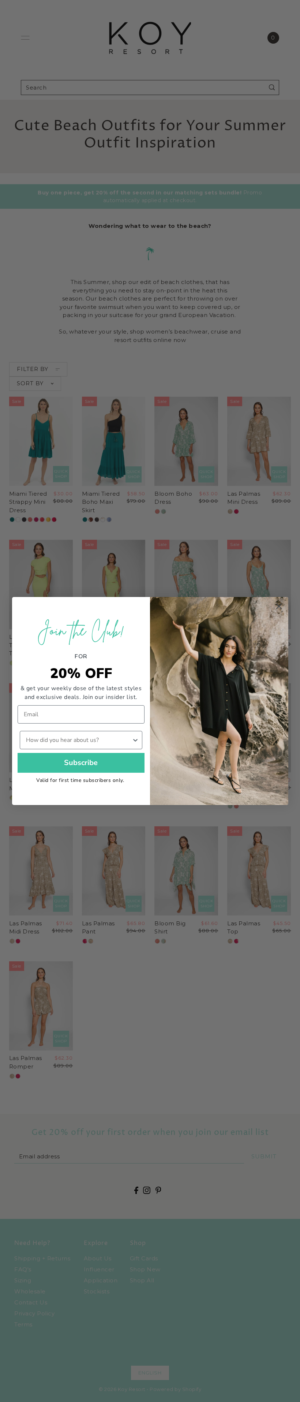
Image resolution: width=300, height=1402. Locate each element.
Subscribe (81, 763)
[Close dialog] (279, 606)
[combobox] (79, 740)
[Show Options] (135, 740)
